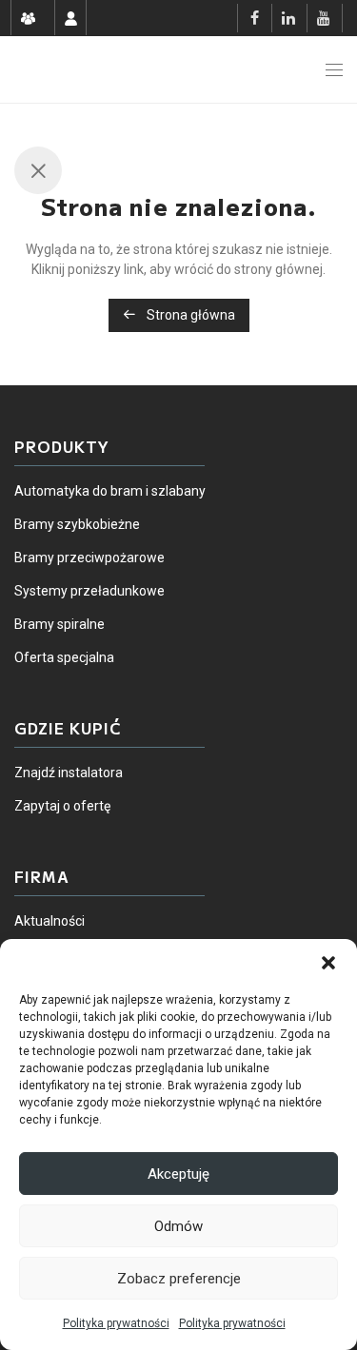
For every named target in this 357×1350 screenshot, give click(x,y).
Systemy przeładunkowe (89, 590)
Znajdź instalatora (68, 772)
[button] (328, 962)
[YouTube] (324, 18)
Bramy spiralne (59, 624)
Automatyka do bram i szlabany (110, 491)
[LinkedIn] (289, 18)
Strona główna (189, 315)
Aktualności (49, 921)
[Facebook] (254, 18)
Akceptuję (178, 1174)
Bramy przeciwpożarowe (89, 557)
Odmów (178, 1226)
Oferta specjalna (64, 657)
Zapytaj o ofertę (62, 805)
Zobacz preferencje (179, 1278)
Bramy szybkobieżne (77, 524)
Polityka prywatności (116, 1323)
